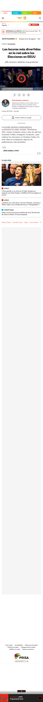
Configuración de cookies (28, 647)
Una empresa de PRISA (21, 656)
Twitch (30, 604)
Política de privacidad (31, 645)
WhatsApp (24, 95)
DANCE (25, 13)
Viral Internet (34, 222)
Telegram (28, 95)
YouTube (17, 604)
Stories (34, 604)
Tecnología (11, 44)
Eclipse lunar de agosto (27, 39)
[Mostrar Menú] (3, 18)
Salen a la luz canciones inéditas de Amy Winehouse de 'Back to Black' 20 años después (21, 213)
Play (40, 698)
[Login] (40, 18)
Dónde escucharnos (28, 649)
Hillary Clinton (6, 222)
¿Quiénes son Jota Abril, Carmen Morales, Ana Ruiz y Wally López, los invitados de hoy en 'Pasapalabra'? (21, 204)
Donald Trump (17, 222)
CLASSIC (15, 13)
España (4, 25)
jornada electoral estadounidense (18, 127)
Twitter (19, 95)
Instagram (9, 604)
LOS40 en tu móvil (14, 649)
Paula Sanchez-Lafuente (20, 100)
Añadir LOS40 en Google (23, 118)
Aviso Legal (9, 645)
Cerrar (39, 31)
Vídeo (26, 222)
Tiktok (13, 604)
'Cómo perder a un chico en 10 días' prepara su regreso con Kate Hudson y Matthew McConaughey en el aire (21, 193)
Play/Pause (21, 78)
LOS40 (5, 13)
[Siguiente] (40, 39)
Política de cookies (13, 647)
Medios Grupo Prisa (21, 661)
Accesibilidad (19, 645)
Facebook (14, 95)
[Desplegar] (21, 691)
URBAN (35, 13)
